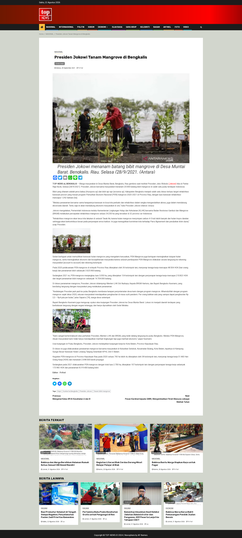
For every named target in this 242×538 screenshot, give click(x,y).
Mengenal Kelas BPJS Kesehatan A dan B (71, 397)
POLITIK (80, 27)
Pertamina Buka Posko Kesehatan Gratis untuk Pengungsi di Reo (100, 513)
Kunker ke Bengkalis (70, 391)
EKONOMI (102, 27)
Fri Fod (80, 68)
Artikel (167, 27)
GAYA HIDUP (131, 27)
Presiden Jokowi (86, 391)
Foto (177, 27)
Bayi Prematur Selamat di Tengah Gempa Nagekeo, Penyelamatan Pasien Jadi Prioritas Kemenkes (58, 514)
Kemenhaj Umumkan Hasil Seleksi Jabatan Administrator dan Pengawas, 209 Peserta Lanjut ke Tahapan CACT (141, 516)
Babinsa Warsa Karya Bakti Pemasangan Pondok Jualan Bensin (180, 514)
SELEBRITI (145, 27)
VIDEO (186, 27)
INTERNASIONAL (66, 27)
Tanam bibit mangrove (102, 391)
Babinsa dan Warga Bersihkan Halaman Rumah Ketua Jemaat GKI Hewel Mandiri (65, 463)
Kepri (59, 391)
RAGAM (156, 27)
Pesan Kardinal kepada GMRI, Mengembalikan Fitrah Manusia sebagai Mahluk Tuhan (157, 399)
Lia (64, 521)
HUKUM (91, 27)
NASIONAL (50, 27)
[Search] (201, 27)
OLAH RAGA (117, 27)
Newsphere (130, 535)
